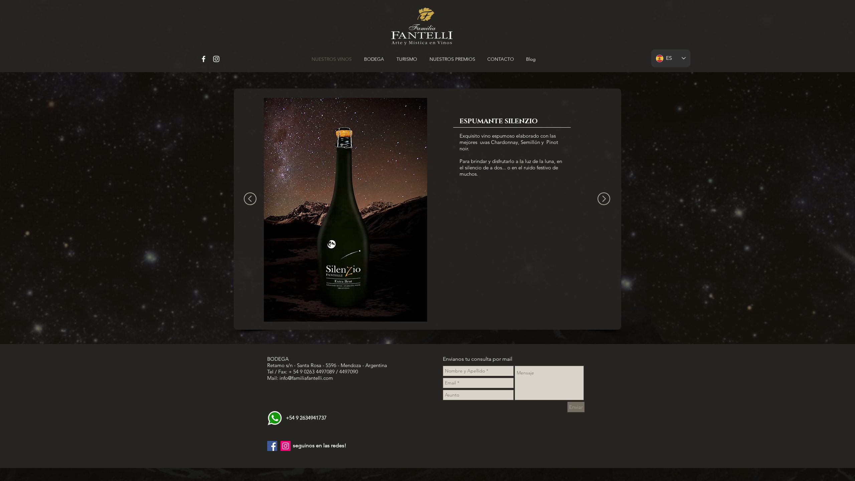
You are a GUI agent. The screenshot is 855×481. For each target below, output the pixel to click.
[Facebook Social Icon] (272, 446)
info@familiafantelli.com (306, 378)
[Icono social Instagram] (286, 446)
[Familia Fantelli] (203, 59)
